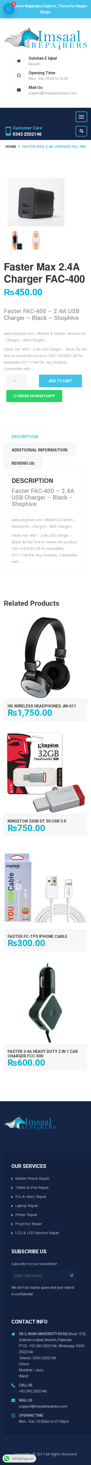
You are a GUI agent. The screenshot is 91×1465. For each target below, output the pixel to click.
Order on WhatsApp (35, 396)
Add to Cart (45, 621)
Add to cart (60, 381)
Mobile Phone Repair (32, 1178)
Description (25, 436)
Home (11, 146)
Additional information (39, 450)
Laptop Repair (26, 1205)
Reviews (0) (23, 463)
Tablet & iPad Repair (32, 1187)
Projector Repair (28, 1223)
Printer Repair (26, 1214)
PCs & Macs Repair (31, 1196)
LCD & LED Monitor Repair (37, 1232)
